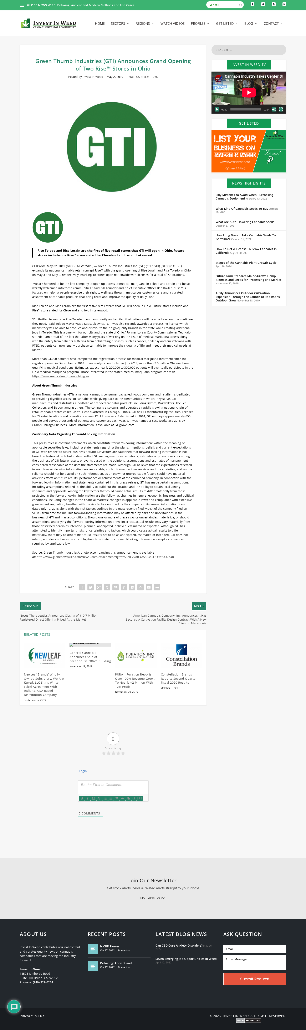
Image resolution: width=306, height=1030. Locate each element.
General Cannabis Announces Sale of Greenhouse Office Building (90, 657)
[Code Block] (123, 798)
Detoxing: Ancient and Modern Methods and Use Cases (95, 5)
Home (100, 24)
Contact (271, 24)
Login (82, 771)
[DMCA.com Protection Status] (248, 1021)
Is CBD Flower (109, 946)
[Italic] (88, 798)
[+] (139, 797)
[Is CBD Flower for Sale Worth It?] (93, 949)
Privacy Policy (32, 1016)
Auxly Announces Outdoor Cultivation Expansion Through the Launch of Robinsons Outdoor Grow (248, 296)
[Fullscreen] (281, 109)
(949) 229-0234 (43, 982)
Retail (130, 77)
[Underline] (93, 798)
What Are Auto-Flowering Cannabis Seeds (245, 222)
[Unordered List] (111, 798)
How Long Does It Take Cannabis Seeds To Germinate (246, 237)
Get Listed (225, 24)
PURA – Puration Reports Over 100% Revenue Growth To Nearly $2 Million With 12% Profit (136, 680)
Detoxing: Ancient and (116, 963)
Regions (143, 24)
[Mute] (274, 109)
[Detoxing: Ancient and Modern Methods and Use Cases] (93, 966)
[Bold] (82, 798)
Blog (248, 24)
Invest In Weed (93, 77)
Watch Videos (172, 24)
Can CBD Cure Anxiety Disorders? (179, 945)
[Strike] (99, 798)
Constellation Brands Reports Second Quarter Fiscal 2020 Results (179, 678)
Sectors (118, 24)
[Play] (217, 109)
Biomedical (123, 950)
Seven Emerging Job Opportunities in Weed (186, 959)
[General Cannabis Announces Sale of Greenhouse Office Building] (90, 645)
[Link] (128, 798)
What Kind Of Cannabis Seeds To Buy (242, 209)
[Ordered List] (105, 798)
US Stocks (142, 77)
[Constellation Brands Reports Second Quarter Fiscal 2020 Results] (181, 655)
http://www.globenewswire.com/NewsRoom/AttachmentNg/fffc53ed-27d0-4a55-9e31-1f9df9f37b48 (105, 557)
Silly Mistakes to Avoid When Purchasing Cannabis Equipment (244, 197)
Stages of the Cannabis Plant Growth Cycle (246, 263)
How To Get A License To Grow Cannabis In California (246, 251)
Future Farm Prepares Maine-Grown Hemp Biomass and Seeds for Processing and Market (248, 278)
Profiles (198, 24)
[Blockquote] (117, 798)
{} (133, 797)
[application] (248, 93)
